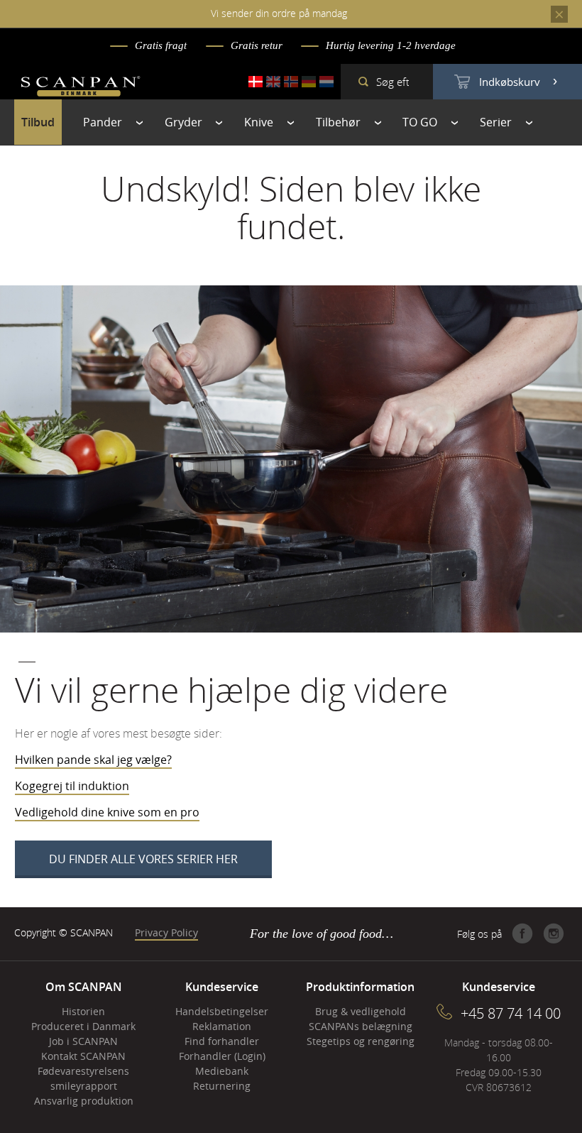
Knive (258, 122)
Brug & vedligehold (360, 1011)
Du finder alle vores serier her (143, 859)
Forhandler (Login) (222, 1056)
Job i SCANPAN (83, 1041)
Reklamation (221, 1026)
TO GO (419, 122)
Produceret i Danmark (83, 1026)
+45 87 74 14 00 (511, 1013)
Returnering (222, 1086)
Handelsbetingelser (221, 1011)
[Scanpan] (81, 88)
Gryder (183, 122)
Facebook (522, 933)
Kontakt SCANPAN (83, 1056)
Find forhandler (222, 1041)
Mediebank (221, 1071)
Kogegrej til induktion (72, 786)
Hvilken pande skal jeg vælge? (93, 759)
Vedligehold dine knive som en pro (107, 812)
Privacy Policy (166, 932)
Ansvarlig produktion (83, 1100)
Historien (83, 1011)
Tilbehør (338, 122)
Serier (496, 122)
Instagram (553, 933)
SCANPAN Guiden (81, 167)
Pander (102, 122)
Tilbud (38, 122)
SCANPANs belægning (360, 1026)
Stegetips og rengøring (360, 1041)
